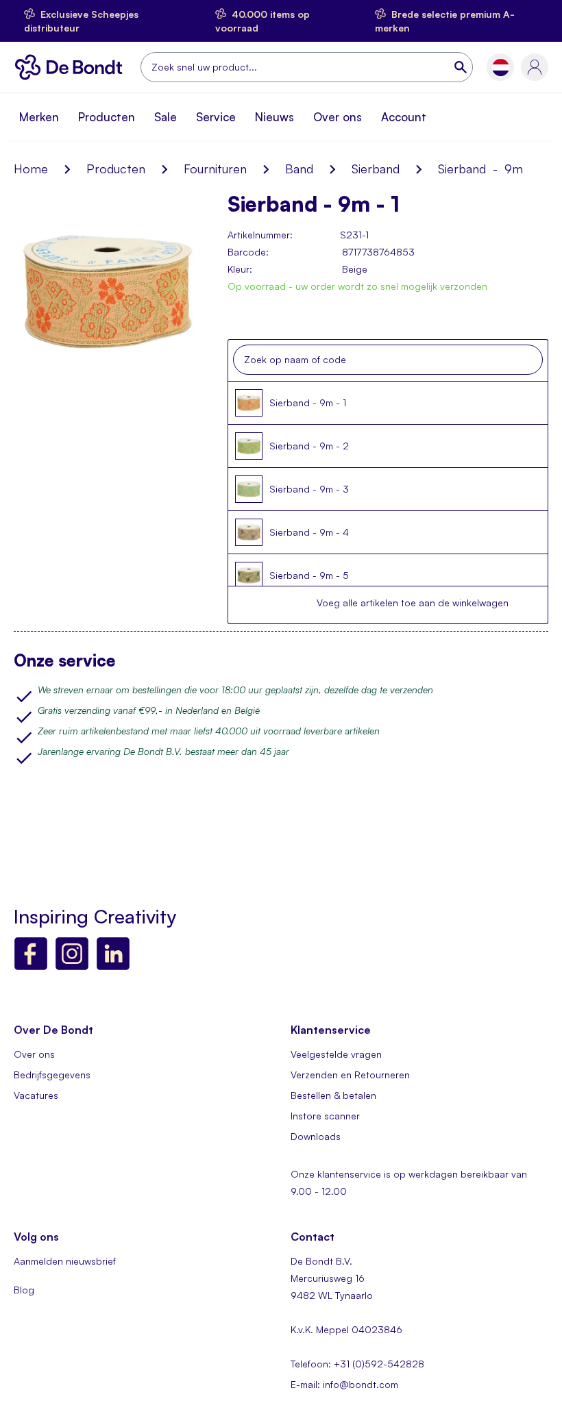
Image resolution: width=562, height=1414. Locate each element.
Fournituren (215, 168)
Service (216, 117)
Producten (106, 117)
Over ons (337, 117)
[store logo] (72, 67)
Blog (24, 1289)
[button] (500, 67)
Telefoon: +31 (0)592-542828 (357, 1363)
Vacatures (36, 1095)
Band (299, 168)
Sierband (376, 168)
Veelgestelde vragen (336, 1054)
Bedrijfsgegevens (52, 1074)
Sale (165, 117)
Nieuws (274, 117)
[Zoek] (462, 67)
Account (403, 117)
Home (31, 168)
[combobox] (306, 67)
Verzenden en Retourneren (350, 1074)
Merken (39, 117)
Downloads (316, 1136)
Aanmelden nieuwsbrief (65, 1261)
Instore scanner (325, 1115)
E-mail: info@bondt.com (344, 1384)
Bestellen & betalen (333, 1095)
